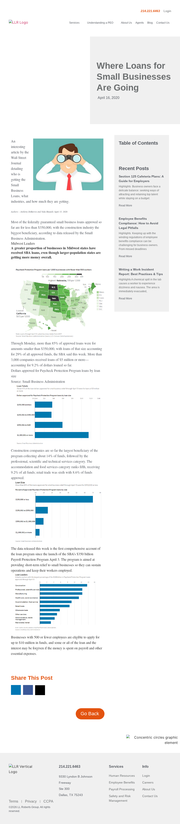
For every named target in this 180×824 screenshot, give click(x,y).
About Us (126, 22)
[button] (16, 690)
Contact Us (162, 22)
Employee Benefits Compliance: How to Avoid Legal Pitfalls (138, 223)
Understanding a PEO (100, 22)
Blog (150, 22)
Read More (125, 205)
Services (74, 22)
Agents (139, 22)
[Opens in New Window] (68, 165)
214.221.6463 (69, 766)
